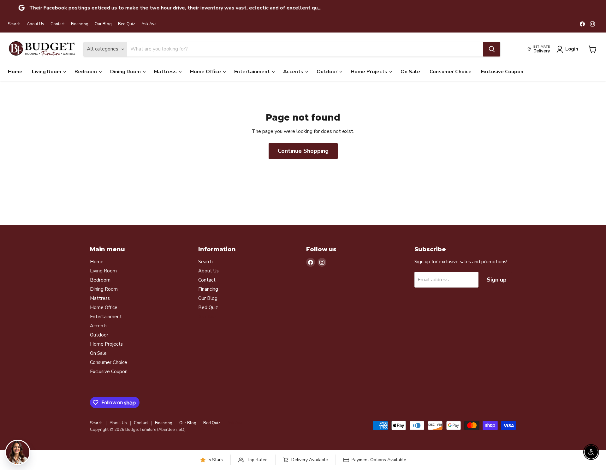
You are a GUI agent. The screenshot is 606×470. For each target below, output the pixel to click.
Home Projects (370, 71)
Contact (57, 24)
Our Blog (103, 24)
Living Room (47, 71)
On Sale (410, 71)
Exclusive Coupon (502, 71)
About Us (35, 24)
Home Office (206, 71)
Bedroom (86, 71)
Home (15, 71)
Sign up (497, 279)
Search (14, 24)
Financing (79, 24)
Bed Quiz (126, 24)
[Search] (491, 49)
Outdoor (328, 71)
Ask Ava (149, 24)
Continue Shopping (303, 151)
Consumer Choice (451, 71)
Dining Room (126, 71)
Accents (294, 71)
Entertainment (252, 71)
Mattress (166, 71)
